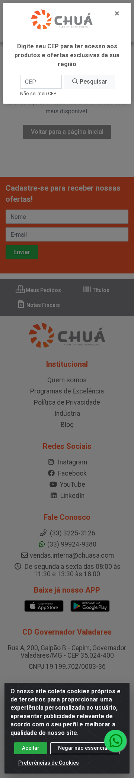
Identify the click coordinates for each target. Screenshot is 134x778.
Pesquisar (92, 81)
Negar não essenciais (85, 748)
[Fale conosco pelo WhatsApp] (115, 741)
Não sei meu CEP (38, 93)
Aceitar (30, 748)
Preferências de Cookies (48, 763)
